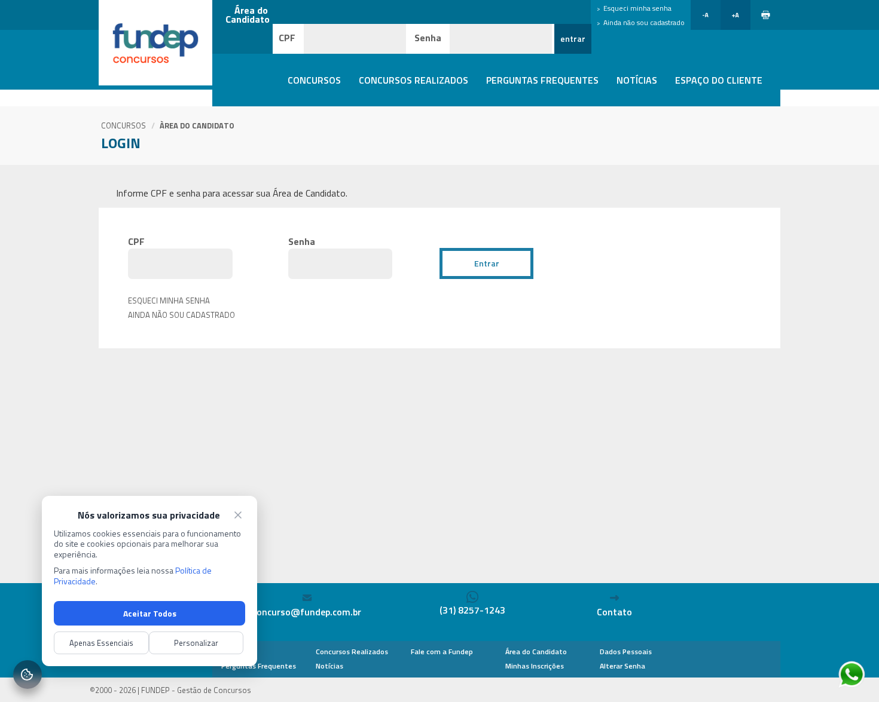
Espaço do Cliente (718, 80)
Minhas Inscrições (534, 666)
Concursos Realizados (413, 80)
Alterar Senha (622, 666)
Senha (427, 37)
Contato (614, 612)
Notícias (636, 80)
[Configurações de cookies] (27, 674)
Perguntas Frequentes (542, 80)
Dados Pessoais (626, 651)
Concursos (314, 80)
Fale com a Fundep (442, 651)
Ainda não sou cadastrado (644, 22)
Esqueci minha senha (169, 300)
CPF (287, 37)
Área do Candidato (536, 651)
